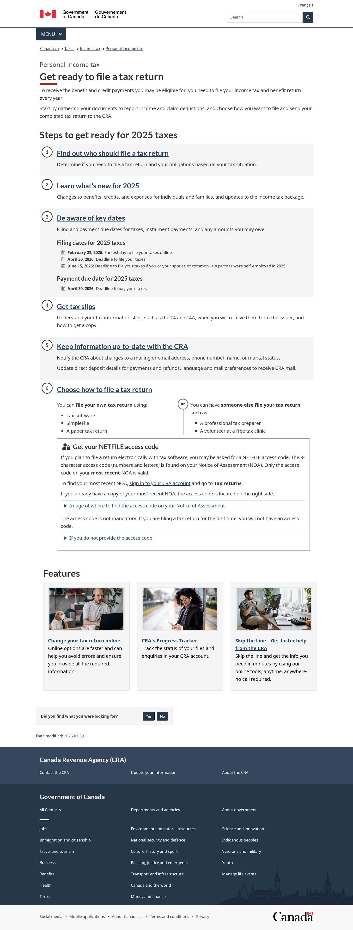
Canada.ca (49, 48)
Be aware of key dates (91, 218)
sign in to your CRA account (159, 483)
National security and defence (158, 840)
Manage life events (239, 874)
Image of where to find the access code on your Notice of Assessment (147, 505)
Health (46, 885)
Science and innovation (243, 828)
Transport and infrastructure (157, 874)
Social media (51, 916)
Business (48, 862)
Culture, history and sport (154, 851)
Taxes (69, 48)
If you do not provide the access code (110, 538)
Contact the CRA (54, 772)
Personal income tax (124, 48)
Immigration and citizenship (65, 840)
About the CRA (235, 772)
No (162, 716)
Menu (48, 34)
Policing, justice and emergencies (161, 862)
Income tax (90, 48)
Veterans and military (241, 851)
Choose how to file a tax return (104, 389)
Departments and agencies (155, 809)
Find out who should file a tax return (113, 153)
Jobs (43, 828)
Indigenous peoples (240, 840)
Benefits (47, 874)
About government (239, 809)
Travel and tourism (57, 851)
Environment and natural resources (163, 828)
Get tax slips (76, 306)
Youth (227, 862)
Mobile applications (87, 916)
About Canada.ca (127, 916)
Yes (149, 716)
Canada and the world (151, 885)
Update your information (153, 772)
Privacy (202, 916)
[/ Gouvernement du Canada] (83, 15)
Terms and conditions (169, 916)
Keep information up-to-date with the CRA (122, 346)
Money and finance (148, 896)
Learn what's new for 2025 (98, 185)
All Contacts (50, 809)
